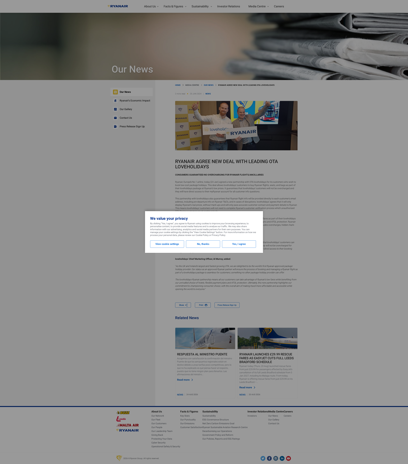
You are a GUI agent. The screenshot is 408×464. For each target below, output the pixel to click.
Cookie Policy (202, 235)
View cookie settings (167, 243)
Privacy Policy (218, 235)
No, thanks (203, 243)
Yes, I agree (239, 243)
